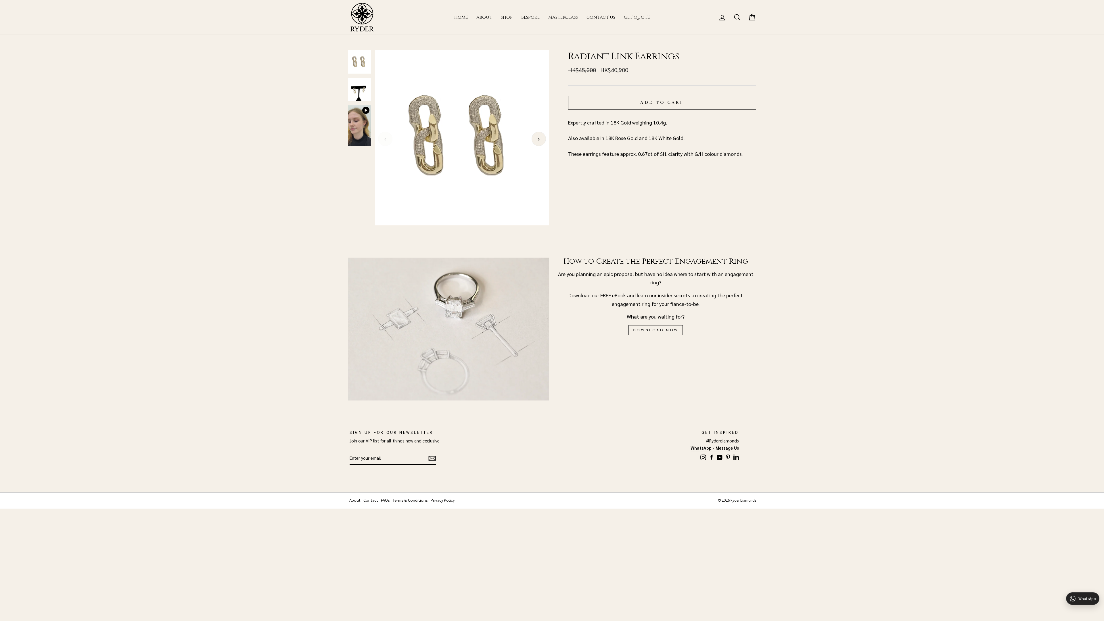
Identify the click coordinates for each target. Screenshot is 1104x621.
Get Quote (637, 17)
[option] (462, 137)
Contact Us (600, 17)
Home (461, 17)
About (484, 17)
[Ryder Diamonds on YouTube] (719, 456)
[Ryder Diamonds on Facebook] (711, 456)
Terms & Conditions (410, 500)
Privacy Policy (443, 500)
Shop (507, 17)
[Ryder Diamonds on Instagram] (703, 456)
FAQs (385, 500)
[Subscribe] (432, 458)
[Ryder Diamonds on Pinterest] (728, 456)
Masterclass (563, 17)
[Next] (539, 139)
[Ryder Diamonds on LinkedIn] (736, 456)
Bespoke (530, 17)
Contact (370, 500)
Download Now (655, 330)
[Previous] (385, 139)
